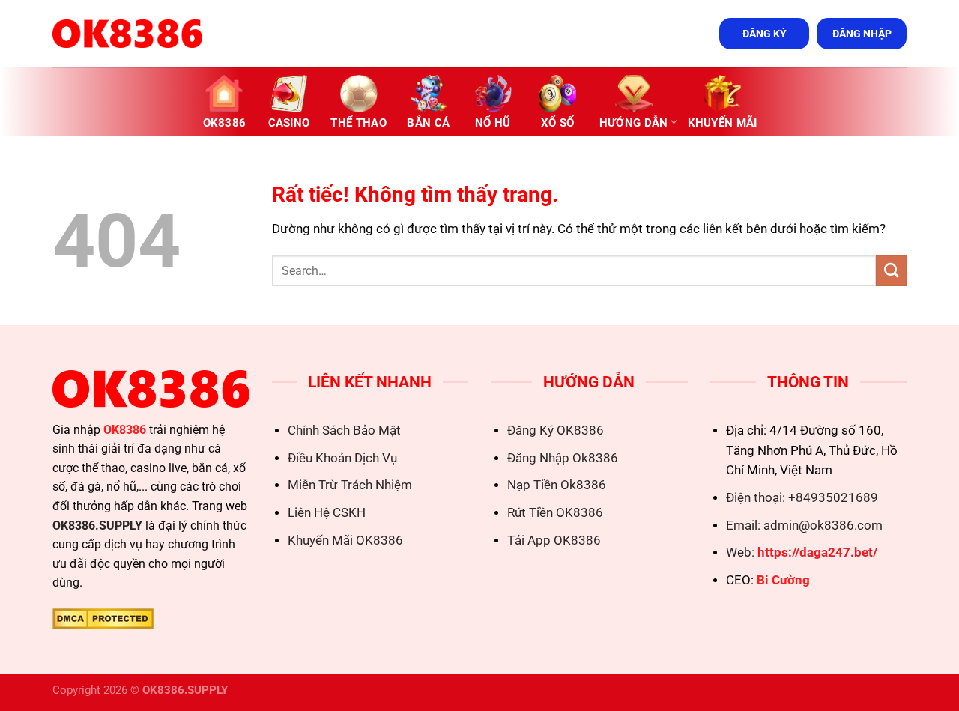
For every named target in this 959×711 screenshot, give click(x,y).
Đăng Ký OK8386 (555, 430)
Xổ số (558, 123)
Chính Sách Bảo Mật (344, 430)
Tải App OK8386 (554, 540)
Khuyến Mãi (722, 123)
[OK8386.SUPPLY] (127, 33)
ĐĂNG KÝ (764, 34)
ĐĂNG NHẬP (862, 34)
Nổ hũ (493, 123)
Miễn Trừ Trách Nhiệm (350, 485)
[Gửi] (891, 270)
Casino (289, 123)
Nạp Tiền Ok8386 (556, 485)
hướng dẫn (633, 123)
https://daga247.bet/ (817, 552)
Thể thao (358, 123)
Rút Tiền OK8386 (555, 513)
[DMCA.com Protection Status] (103, 618)
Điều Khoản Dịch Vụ (342, 458)
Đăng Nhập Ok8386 (562, 458)
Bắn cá (428, 123)
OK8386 (224, 123)
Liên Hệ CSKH (327, 513)
